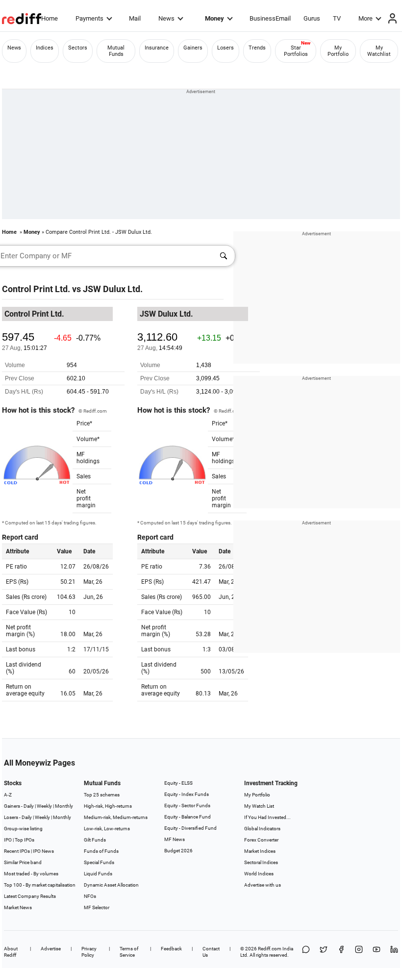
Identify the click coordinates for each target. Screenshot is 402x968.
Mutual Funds (116, 51)
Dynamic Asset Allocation (111, 885)
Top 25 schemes (102, 795)
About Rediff (11, 951)
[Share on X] (323, 951)
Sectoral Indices (261, 862)
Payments (89, 18)
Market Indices (260, 851)
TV (337, 18)
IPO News (43, 851)
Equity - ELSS (178, 783)
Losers (225, 48)
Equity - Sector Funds (187, 805)
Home (49, 18)
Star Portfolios (296, 51)
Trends (257, 48)
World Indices (259, 873)
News (166, 18)
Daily (29, 806)
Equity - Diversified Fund (190, 828)
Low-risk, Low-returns (107, 828)
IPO (8, 840)
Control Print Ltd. (36, 289)
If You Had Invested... (267, 817)
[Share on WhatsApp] (306, 951)
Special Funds (99, 862)
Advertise (51, 948)
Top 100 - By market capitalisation (39, 885)
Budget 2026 (178, 850)
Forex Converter (261, 840)
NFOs (90, 896)
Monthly (64, 806)
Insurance (157, 48)
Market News (18, 907)
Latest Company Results (30, 896)
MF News (174, 839)
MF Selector (96, 907)
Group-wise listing (23, 828)
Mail (135, 18)
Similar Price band (23, 862)
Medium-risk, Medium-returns (116, 817)
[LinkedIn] (394, 951)
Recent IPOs (17, 851)
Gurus (311, 18)
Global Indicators (262, 828)
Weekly (44, 806)
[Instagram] (359, 951)
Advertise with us (262, 885)
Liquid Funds (98, 873)
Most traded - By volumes (31, 873)
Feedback (171, 948)
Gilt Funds (95, 840)
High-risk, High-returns (108, 806)
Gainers (192, 48)
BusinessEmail (270, 18)
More (365, 18)
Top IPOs (24, 840)
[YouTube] (376, 951)
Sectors (77, 48)
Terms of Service (129, 951)
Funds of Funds (101, 851)
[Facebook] (341, 951)
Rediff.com (269, 948)
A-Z (8, 795)
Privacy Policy (89, 951)
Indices (44, 48)
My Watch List (259, 806)
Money (214, 18)
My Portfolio (338, 51)
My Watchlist (379, 51)
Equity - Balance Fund (187, 817)
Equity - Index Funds (186, 794)
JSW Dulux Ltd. (113, 289)
